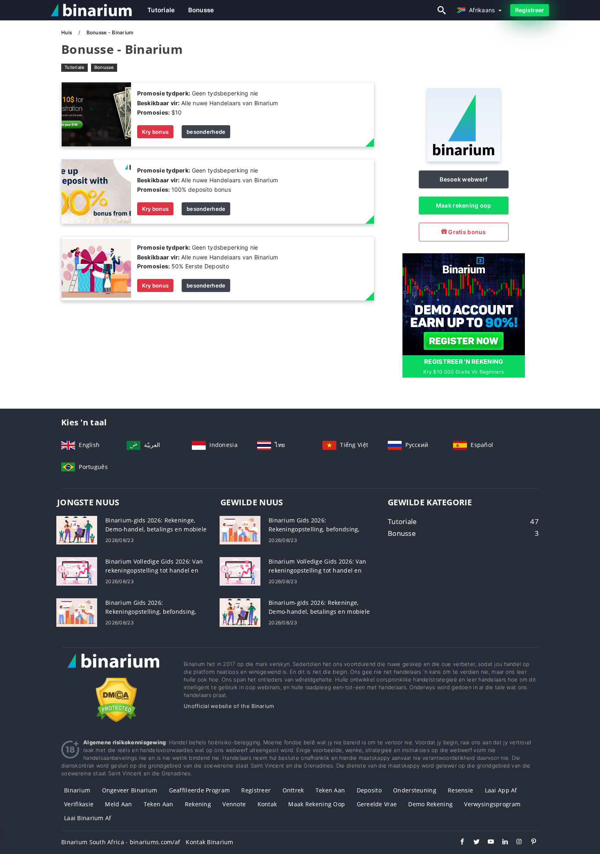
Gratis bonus (466, 231)
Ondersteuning (414, 790)
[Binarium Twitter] (472, 842)
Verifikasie (78, 804)
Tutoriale (161, 10)
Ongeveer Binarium (130, 790)
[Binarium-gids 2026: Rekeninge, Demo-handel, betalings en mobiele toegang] (76, 529)
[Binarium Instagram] (515, 842)
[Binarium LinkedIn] (501, 842)
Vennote (234, 804)
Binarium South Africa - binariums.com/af (120, 842)
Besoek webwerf (463, 179)
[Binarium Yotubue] (487, 842)
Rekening (198, 804)
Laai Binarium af (87, 818)
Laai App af (501, 790)
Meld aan (118, 804)
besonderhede (206, 131)
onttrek (293, 790)
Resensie (460, 790)
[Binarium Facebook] (458, 842)
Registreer (529, 10)
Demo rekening (430, 804)
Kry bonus (155, 131)
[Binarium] (463, 159)
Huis (67, 32)
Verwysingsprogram (492, 804)
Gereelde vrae (377, 804)
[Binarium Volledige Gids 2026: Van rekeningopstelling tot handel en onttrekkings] (76, 571)
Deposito (369, 790)
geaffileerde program (199, 790)
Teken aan (330, 790)
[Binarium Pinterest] (529, 842)
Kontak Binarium (209, 842)
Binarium (77, 790)
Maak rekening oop (463, 205)
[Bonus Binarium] (96, 114)
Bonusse (201, 10)
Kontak (267, 804)
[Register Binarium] (463, 303)
